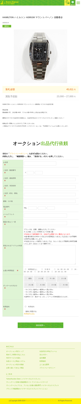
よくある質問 (44, 364)
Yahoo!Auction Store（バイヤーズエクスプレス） (23, 379)
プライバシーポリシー (18, 154)
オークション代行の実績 (15, 364)
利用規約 (43, 361)
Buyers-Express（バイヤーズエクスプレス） (41, 401)
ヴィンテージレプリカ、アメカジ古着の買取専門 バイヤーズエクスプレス (32, 385)
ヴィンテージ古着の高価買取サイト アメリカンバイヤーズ (27, 382)
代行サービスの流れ (13, 358)
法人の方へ (43, 354)
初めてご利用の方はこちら (15, 354)
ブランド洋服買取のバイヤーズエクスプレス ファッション (27, 389)
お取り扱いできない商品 (15, 368)
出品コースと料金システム (15, 361)
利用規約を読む (29, 314)
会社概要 (43, 358)
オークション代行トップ (15, 351)
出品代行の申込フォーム (48, 351)
